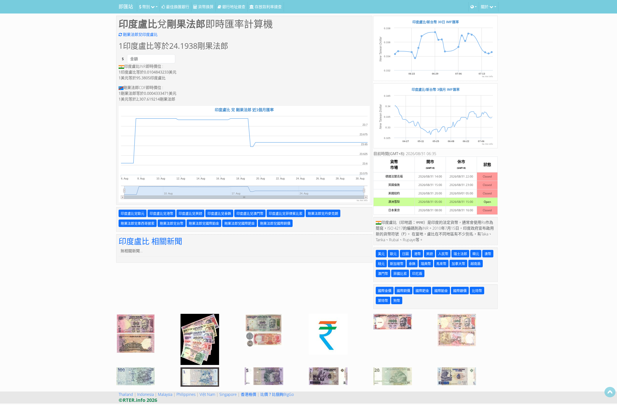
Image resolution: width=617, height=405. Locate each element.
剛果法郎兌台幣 (171, 223)
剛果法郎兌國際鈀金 (239, 223)
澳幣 (487, 253)
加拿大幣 (458, 263)
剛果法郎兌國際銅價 (275, 223)
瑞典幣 (426, 263)
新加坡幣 (396, 263)
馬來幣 (441, 263)
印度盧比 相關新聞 (150, 241)
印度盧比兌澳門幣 (249, 213)
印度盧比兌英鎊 (190, 213)
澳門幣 (383, 273)
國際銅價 (403, 290)
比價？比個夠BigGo (277, 394)
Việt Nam (207, 394)
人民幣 (443, 253)
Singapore (228, 394)
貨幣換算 (205, 6)
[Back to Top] (610, 392)
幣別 (146, 6)
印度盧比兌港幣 (161, 213)
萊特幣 (383, 300)
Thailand (126, 394)
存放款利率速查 (268, 6)
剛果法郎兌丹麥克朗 (323, 213)
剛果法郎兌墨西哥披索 (137, 223)
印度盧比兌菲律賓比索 (285, 213)
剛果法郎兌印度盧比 (140, 34)
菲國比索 (400, 273)
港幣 (417, 253)
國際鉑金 (441, 290)
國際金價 (384, 290)
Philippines (185, 394)
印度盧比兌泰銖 (219, 213)
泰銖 (412, 263)
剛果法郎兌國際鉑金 (204, 223)
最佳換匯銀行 (177, 6)
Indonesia (145, 394)
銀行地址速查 (233, 6)
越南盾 (475, 263)
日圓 (405, 253)
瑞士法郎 (460, 253)
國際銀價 (460, 290)
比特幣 (477, 290)
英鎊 (429, 253)
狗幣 (396, 300)
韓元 (475, 253)
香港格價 (248, 394)
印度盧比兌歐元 (132, 213)
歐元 (393, 253)
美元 (381, 253)
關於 (485, 6)
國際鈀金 (422, 290)
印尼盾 (417, 273)
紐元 (381, 263)
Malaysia (165, 394)
